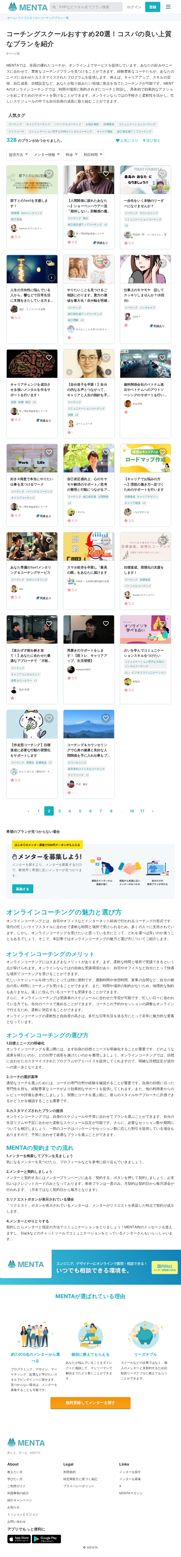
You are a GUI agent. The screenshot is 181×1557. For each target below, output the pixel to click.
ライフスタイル (28, 18)
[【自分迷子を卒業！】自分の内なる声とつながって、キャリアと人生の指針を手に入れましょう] (88, 393)
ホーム (11, 18)
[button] (51, 277)
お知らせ (13, 1507)
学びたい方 (15, 1479)
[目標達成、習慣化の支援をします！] (145, 570)
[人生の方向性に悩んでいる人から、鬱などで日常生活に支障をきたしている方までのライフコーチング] (32, 299)
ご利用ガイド (16, 1486)
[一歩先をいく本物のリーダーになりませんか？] (145, 207)
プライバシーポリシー (79, 1486)
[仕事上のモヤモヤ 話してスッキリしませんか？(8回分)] (145, 299)
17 (142, 811)
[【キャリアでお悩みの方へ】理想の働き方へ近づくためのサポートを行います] (145, 485)
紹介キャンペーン (19, 1500)
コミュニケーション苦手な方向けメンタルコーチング (60, 131)
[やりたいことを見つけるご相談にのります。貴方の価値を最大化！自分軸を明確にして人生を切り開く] (88, 299)
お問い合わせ (16, 1521)
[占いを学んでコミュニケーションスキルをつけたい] (145, 659)
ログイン (134, 7)
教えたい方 (15, 1472)
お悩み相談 (92, 124)
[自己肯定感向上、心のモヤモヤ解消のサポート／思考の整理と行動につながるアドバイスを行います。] (88, 485)
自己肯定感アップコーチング (134, 131)
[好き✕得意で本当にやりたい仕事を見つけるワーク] (32, 485)
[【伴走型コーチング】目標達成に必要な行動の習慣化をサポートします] (32, 754)
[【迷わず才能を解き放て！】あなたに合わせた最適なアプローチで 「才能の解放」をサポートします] (32, 659)
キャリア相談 (105, 131)
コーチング (15, 124)
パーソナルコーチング (68, 124)
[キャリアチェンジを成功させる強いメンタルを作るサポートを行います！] (32, 393)
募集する (22, 889)
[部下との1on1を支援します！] (32, 207)
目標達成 (108, 124)
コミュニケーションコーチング (137, 124)
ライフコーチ (16, 131)
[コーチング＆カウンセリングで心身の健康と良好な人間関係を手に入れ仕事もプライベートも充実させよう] (88, 754)
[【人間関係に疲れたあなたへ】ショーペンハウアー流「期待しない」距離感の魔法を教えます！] (88, 207)
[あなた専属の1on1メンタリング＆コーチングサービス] (32, 570)
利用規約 (69, 1472)
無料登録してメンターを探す (90, 1402)
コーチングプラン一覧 (54, 18)
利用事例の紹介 (18, 1493)
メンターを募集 (130, 1479)
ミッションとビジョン (22, 1514)
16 (132, 811)
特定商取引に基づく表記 (80, 1479)
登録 (152, 7)
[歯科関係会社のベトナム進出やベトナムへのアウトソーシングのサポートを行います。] (145, 393)
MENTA (92, 1547)
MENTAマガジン (131, 1493)
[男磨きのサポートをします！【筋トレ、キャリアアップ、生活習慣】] (88, 659)
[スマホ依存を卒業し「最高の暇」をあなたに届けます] (88, 570)
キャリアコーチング (38, 124)
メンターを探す (130, 1472)
